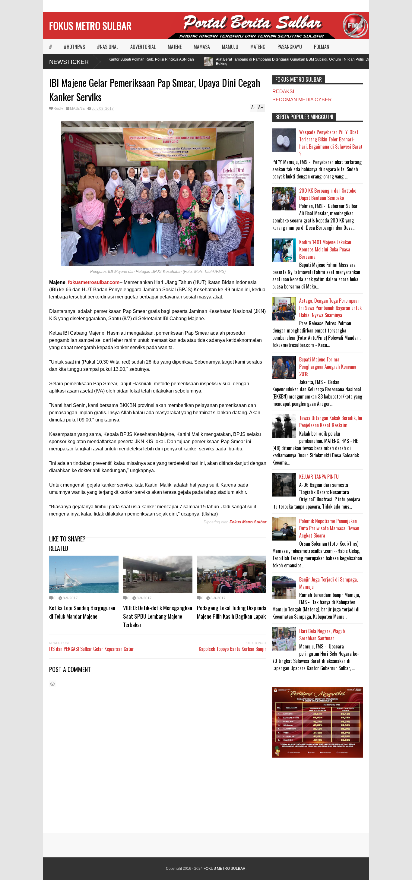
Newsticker (69, 61)
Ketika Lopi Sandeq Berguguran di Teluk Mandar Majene (82, 611)
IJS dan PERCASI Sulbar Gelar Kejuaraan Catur (91, 648)
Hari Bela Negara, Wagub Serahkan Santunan (322, 634)
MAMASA (202, 46)
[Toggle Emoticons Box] (52, 683)
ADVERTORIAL (143, 46)
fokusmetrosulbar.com (93, 282)
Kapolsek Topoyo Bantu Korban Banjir (232, 648)
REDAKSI (283, 91)
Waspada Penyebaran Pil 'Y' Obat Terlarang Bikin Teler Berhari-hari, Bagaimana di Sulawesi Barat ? (331, 142)
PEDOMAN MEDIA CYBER (302, 99)
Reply (58, 108)
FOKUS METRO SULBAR (90, 25)
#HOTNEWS (74, 46)
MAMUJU (230, 46)
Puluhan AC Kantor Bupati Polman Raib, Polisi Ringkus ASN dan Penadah (131, 61)
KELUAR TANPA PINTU (319, 476)
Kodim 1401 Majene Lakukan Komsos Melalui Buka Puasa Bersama (325, 249)
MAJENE (175, 46)
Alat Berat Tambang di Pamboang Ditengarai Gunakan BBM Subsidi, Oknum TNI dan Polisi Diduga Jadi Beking (291, 61)
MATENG (257, 46)
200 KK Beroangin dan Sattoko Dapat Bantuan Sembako (327, 194)
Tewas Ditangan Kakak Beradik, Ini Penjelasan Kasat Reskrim (330, 421)
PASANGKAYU (289, 46)
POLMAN (321, 46)
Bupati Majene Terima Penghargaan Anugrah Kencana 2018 (327, 366)
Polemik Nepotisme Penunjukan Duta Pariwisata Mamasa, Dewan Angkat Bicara (329, 528)
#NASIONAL (107, 46)
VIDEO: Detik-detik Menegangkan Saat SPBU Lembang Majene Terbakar (157, 616)
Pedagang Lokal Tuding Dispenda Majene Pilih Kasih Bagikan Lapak (231, 611)
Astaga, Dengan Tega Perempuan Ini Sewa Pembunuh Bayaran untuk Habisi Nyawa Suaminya (330, 308)
